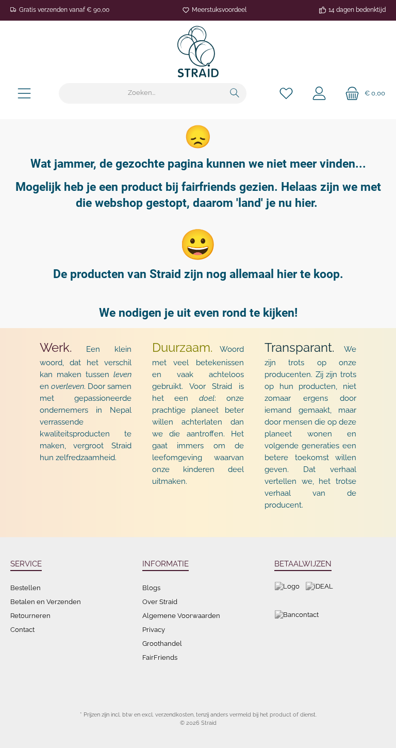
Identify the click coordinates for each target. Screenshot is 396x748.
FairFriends (159, 657)
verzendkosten (174, 714)
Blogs (151, 588)
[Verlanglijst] (286, 93)
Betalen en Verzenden (45, 602)
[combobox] (141, 93)
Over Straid (159, 602)
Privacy (153, 629)
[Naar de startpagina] (198, 51)
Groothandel (162, 643)
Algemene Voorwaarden (181, 616)
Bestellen (25, 588)
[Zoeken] (234, 93)
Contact (22, 629)
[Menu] (24, 93)
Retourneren (30, 616)
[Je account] (319, 93)
